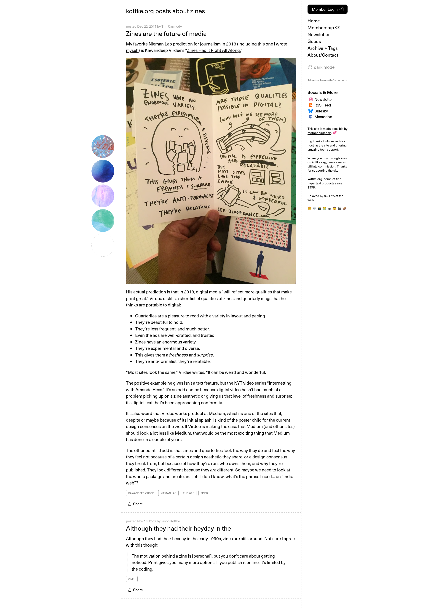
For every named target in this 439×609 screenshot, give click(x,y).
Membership (321, 27)
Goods (314, 41)
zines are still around (242, 538)
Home (314, 20)
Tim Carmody (171, 26)
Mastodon (323, 117)
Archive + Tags (323, 48)
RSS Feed (322, 105)
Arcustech (333, 141)
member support (319, 132)
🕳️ (329, 208)
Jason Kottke (170, 521)
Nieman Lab (168, 493)
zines (204, 493)
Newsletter (319, 34)
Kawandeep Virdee (141, 493)
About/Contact (323, 54)
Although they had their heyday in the (178, 528)
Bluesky (321, 111)
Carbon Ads (339, 80)
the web (188, 493)
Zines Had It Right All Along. (214, 50)
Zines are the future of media (167, 33)
